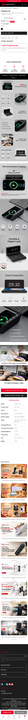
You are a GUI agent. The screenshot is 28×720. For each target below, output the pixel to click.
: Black (15, 410)
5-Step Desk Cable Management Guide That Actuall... (14, 558)
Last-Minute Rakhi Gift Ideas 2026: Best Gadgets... (14, 519)
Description (5, 75)
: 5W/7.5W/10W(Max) (19, 417)
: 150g (15, 441)
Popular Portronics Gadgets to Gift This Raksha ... (14, 499)
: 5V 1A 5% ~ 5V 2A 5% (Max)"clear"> (20, 421)
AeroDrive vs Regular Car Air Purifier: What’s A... (14, 617)
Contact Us (9, 718)
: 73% (15, 425)
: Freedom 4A (17, 404)
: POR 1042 (16, 407)
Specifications (22, 75)
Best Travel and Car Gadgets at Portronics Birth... (14, 637)
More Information (13, 75)
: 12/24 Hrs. (17, 434)
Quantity (4, 37)
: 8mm (15, 428)
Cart (25, 717)
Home (3, 718)
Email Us (3, 691)
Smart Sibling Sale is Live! (14, 1)
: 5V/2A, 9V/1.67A (18, 413)
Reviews (13, 77)
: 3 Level (16, 431)
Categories (14, 718)
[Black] (2, 29)
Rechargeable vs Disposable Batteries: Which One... (14, 598)
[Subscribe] (25, 656)
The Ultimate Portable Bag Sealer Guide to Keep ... (14, 538)
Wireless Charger (8, 8)
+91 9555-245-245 (6, 693)
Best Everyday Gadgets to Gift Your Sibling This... (14, 480)
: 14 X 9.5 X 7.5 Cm (18, 438)
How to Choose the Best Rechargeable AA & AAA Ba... (14, 578)
